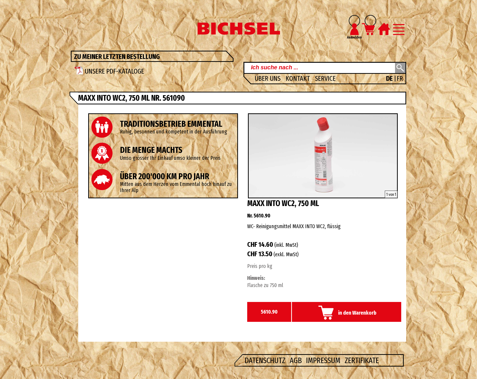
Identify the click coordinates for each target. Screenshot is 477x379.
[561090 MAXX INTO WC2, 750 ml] (323, 196)
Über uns (268, 78)
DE (390, 78)
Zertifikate (362, 360)
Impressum (324, 360)
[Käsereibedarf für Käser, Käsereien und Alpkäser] (238, 33)
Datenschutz (266, 360)
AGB (297, 360)
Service (325, 78)
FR (400, 78)
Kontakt (298, 78)
